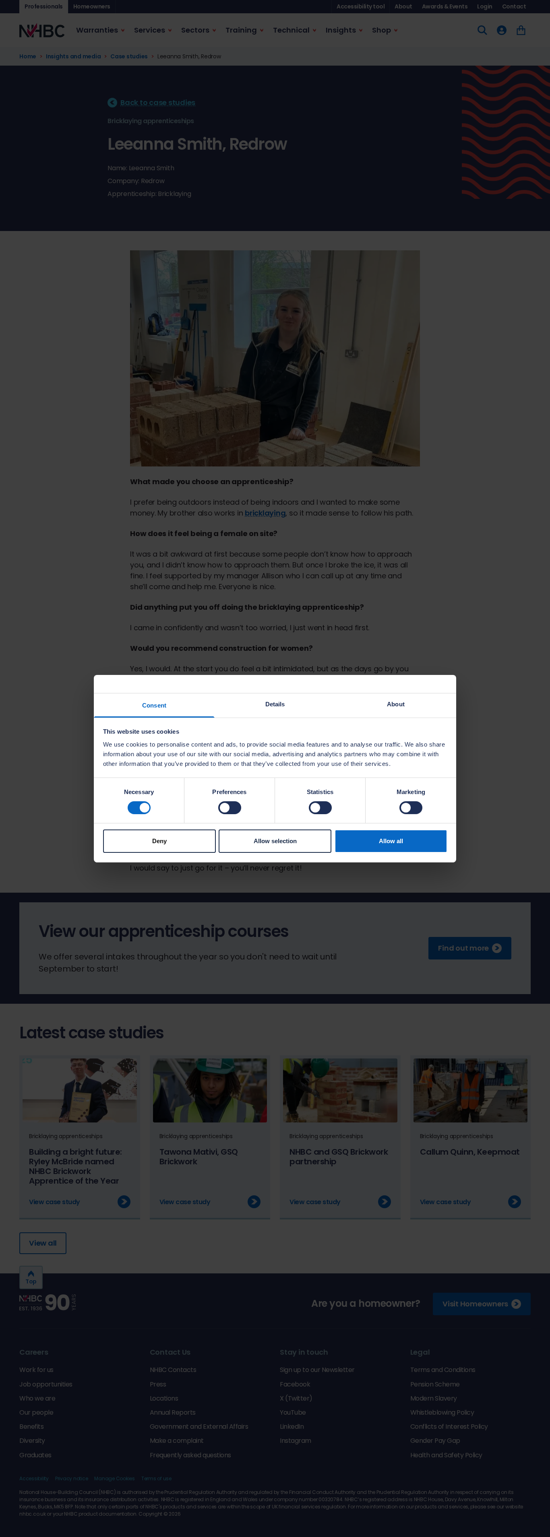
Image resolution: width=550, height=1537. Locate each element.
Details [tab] (275, 703)
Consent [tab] (154, 704)
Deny (159, 841)
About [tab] (396, 703)
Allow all (391, 841)
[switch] (229, 807)
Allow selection (275, 841)
